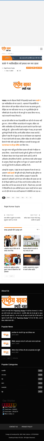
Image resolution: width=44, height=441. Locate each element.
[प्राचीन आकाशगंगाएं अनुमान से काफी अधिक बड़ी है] (31, 259)
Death (8, 197)
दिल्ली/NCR (27, 237)
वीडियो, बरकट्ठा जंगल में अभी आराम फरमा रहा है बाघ (26, 341)
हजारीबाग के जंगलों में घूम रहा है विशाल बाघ (23, 332)
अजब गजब (29, 67)
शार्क (30, 197)
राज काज (4, 375)
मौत (26, 197)
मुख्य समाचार (39, 67)
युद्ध (2, 391)
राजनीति (3, 370)
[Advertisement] (22, 23)
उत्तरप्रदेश (8, 237)
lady (13, 197)
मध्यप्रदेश (4, 387)
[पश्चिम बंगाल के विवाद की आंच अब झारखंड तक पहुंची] (6, 352)
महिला (34, 67)
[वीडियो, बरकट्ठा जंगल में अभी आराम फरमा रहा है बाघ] (6, 343)
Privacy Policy (27, 427)
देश (2, 379)
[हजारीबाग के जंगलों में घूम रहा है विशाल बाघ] (6, 335)
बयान (3, 383)
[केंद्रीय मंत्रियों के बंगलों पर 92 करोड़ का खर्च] (31, 241)
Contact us (13, 427)
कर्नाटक (7, 256)
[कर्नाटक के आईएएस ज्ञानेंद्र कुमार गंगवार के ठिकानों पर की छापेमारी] (12, 259)
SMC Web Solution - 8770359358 (29, 434)
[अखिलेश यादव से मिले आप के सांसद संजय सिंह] (12, 241)
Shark (17, 197)
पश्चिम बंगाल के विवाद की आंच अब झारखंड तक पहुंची (26, 350)
